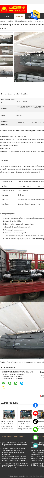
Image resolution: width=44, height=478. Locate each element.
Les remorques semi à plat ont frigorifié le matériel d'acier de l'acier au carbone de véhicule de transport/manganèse (15, 465)
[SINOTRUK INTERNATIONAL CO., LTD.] (13, 9)
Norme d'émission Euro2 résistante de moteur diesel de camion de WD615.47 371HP (8, 426)
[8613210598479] (35, 437)
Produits (19, 17)
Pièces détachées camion (24, 21)
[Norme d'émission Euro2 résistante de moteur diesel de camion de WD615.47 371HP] (8, 414)
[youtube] (35, 413)
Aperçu (2, 21)
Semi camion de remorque (13, 437)
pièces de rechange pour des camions (25, 362)
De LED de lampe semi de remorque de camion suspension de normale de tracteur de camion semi (14, 444)
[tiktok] (35, 421)
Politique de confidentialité (16, 476)
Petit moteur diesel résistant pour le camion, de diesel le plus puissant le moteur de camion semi (25, 426)
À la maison (6, 17)
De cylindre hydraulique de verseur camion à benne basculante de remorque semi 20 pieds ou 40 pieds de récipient (14, 451)
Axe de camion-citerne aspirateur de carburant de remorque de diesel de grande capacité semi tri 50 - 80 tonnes (15, 458)
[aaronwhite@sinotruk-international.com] (35, 446)
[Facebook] (35, 405)
